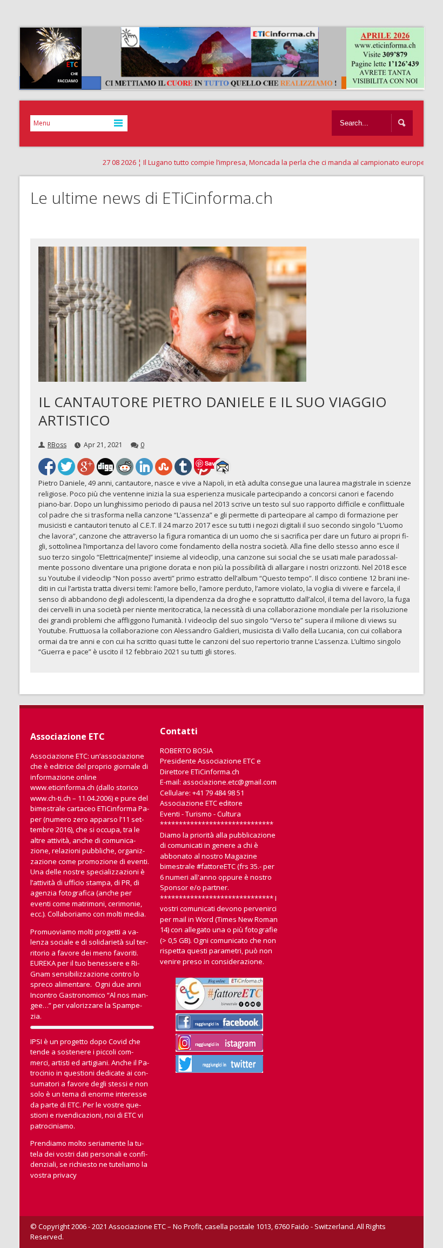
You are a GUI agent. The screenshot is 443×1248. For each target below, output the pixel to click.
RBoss (57, 444)
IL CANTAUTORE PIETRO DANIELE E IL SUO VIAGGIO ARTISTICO (212, 411)
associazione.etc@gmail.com (230, 782)
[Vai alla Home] (227, 84)
